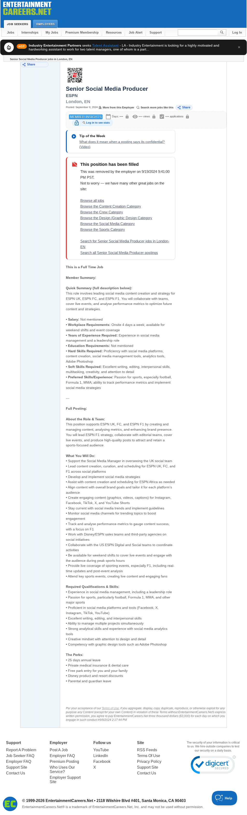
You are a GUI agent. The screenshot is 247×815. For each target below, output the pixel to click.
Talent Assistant (105, 45)
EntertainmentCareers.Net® (43, 807)
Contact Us (15, 773)
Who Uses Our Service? (62, 769)
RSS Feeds (147, 750)
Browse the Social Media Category (107, 224)
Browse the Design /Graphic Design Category (116, 218)
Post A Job (59, 750)
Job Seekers (17, 24)
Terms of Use (110, 708)
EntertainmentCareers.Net (69, 801)
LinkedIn (100, 756)
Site (140, 743)
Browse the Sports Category (102, 229)
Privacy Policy (149, 761)
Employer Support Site (65, 779)
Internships (29, 32)
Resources (114, 32)
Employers (45, 24)
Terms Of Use (148, 756)
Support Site (16, 767)
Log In (237, 32)
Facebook (101, 761)
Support (156, 32)
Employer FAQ (18, 761)
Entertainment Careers (27, 9)
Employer (58, 743)
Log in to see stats (98, 122)
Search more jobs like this (157, 107)
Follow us (102, 743)
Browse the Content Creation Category (110, 206)
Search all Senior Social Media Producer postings (119, 253)
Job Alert (135, 32)
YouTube (101, 750)
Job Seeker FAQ (20, 756)
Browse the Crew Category (101, 212)
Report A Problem (21, 750)
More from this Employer (118, 107)
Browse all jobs (92, 200)
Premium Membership (82, 32)
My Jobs (52, 32)
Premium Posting (64, 761)
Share (31, 64)
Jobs (10, 32)
